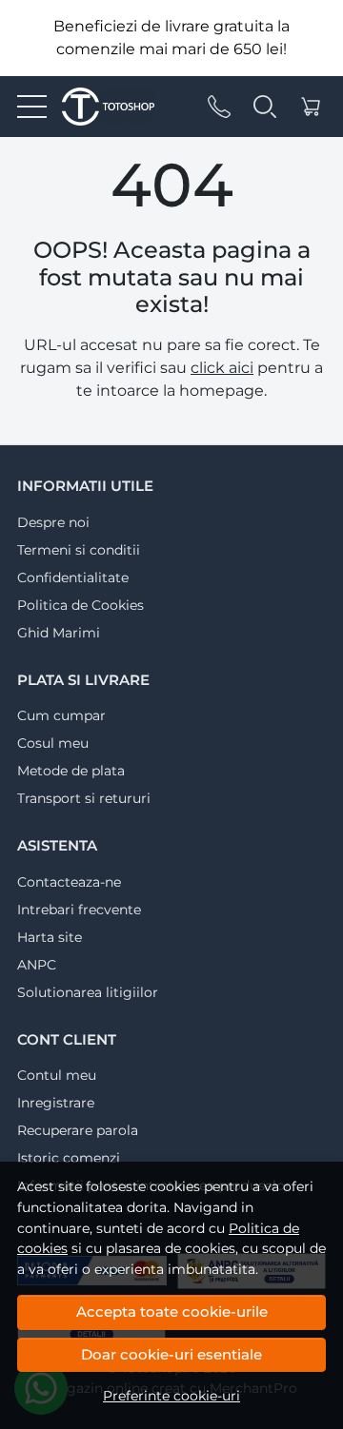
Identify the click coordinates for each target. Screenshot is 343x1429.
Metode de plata (71, 770)
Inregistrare (55, 1102)
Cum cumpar (61, 715)
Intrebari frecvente (79, 909)
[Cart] (311, 107)
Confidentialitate (73, 577)
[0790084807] (219, 107)
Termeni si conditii (78, 549)
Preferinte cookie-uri (171, 1395)
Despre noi (53, 522)
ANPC (36, 964)
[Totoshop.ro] (100, 106)
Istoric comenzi (68, 1157)
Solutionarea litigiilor (87, 992)
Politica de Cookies (80, 605)
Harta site (49, 937)
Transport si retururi (84, 798)
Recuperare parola (77, 1130)
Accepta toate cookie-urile (172, 1311)
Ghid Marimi (58, 632)
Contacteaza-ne (69, 882)
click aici (222, 368)
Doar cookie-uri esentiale (171, 1354)
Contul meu (56, 1075)
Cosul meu (53, 743)
